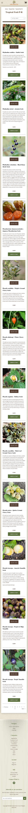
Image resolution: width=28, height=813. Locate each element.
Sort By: (13, 18)
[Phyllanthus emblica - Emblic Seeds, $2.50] (14, 34)
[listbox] (20, 18)
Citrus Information (14, 726)
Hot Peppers (14, 742)
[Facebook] (14, 783)
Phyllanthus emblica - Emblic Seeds (13, 52)
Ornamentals (14, 745)
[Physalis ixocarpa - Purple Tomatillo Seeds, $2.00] (14, 660)
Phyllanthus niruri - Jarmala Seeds (13, 109)
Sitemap (14, 730)
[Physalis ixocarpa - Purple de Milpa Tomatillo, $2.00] (14, 608)
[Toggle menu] (2, 2)
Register (14, 764)
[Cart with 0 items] (26, 2)
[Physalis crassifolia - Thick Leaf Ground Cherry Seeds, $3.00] (14, 432)
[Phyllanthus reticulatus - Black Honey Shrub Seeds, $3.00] (14, 146)
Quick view (14, 47)
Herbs (14, 747)
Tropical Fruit (14, 740)
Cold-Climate (14, 749)
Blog (14, 728)
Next (23, 708)
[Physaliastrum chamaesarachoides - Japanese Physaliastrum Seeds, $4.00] (14, 211)
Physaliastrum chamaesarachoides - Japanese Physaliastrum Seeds (13, 230)
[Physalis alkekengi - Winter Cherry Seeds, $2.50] (14, 320)
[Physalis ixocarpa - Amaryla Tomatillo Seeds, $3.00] (14, 550)
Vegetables (14, 738)
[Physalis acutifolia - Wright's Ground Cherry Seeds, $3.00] (14, 270)
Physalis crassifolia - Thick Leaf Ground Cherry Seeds (12, 452)
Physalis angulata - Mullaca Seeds (13, 397)
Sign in (14, 762)
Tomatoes (14, 743)
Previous (6, 707)
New (14, 751)
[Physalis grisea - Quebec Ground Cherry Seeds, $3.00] (14, 492)
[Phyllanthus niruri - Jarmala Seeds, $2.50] (14, 91)
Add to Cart (14, 75)
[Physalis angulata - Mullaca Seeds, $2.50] (14, 378)
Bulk (14, 752)
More (14, 754)
